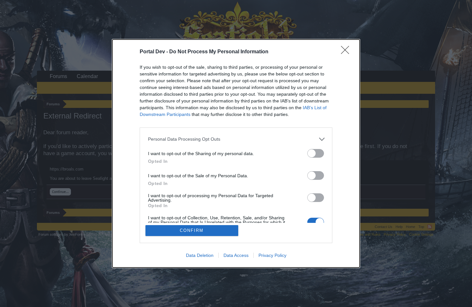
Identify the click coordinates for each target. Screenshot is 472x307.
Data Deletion (200, 255)
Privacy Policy (272, 255)
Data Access (236, 255)
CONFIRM (192, 230)
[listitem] (236, 139)
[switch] (315, 153)
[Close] (347, 52)
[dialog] (236, 153)
